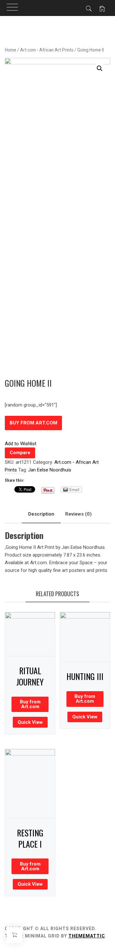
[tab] (41, 514)
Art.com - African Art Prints (46, 49)
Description (41, 514)
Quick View (30, 722)
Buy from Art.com (33, 423)
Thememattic (86, 935)
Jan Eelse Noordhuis (49, 470)
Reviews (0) (78, 514)
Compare (20, 452)
